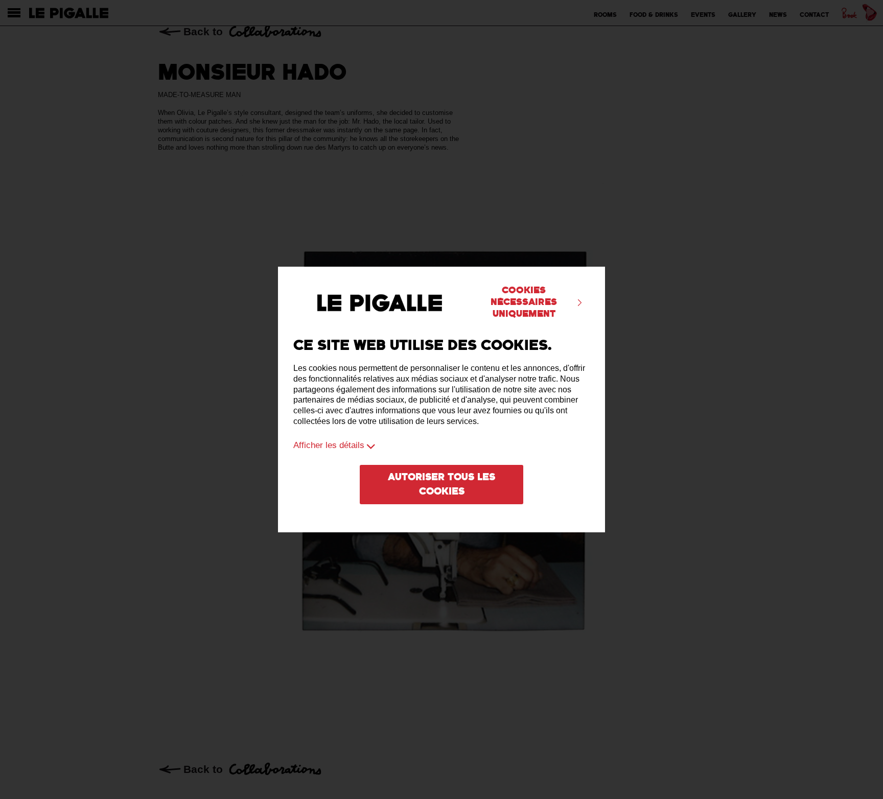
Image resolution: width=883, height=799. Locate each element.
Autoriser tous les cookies (441, 485)
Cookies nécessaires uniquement (524, 302)
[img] (580, 302)
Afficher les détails (328, 445)
